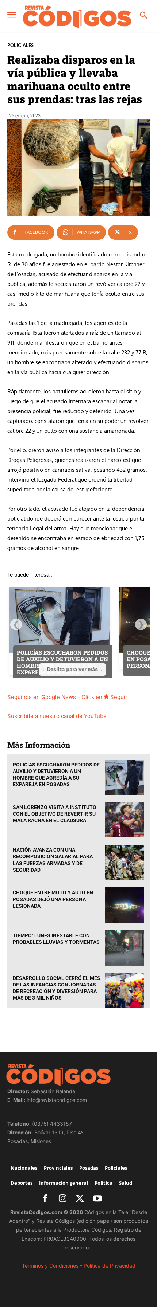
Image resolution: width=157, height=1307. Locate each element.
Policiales (20, 45)
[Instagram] (62, 1199)
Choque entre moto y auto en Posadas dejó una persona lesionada (53, 899)
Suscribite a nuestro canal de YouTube (57, 716)
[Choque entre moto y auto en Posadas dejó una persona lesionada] (124, 905)
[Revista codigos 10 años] (77, 17)
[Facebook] (45, 1199)
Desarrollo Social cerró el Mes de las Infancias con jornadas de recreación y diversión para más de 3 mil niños (56, 988)
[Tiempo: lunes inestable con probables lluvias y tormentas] (124, 948)
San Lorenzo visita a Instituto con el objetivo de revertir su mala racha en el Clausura (54, 813)
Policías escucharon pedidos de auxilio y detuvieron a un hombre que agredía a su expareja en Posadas (56, 775)
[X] (80, 1199)
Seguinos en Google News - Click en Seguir (67, 697)
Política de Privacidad (109, 1266)
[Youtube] (97, 1199)
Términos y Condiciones (50, 1266)
